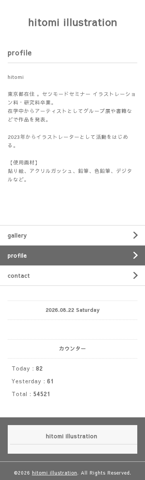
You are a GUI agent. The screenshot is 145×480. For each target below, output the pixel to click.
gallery (17, 235)
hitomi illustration (72, 22)
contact (19, 275)
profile (17, 255)
